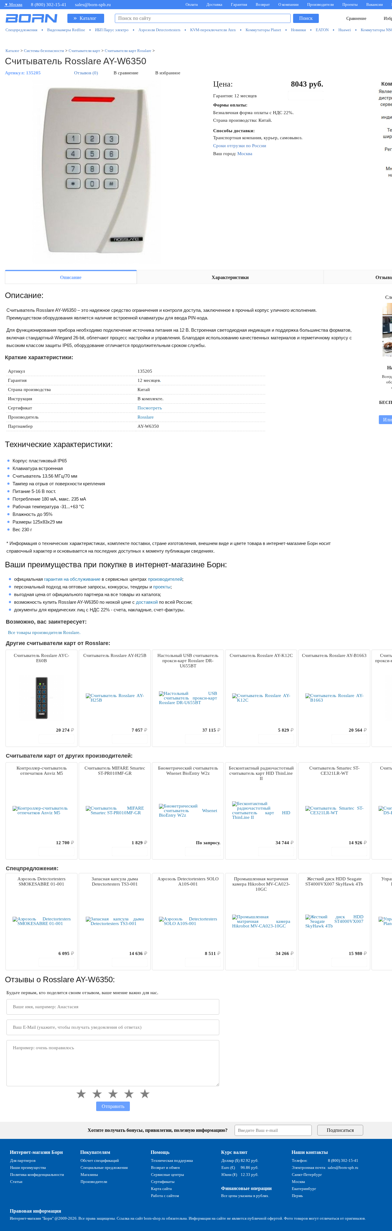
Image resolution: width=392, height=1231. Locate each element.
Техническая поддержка (172, 1160)
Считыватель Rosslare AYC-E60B (41, 658)
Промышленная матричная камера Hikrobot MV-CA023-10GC (261, 884)
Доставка (214, 4)
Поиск (306, 18)
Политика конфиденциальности (37, 1174)
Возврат (263, 4)
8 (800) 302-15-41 (48, 4)
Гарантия (239, 4)
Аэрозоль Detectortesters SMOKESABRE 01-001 (41, 881)
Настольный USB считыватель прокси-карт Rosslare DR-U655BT (187, 660)
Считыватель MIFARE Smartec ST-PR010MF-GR (115, 771)
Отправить (113, 1106)
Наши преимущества (28, 1167)
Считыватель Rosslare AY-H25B (114, 655)
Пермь (297, 1195)
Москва (244, 153)
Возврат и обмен (165, 1167)
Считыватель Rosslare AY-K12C (261, 655)
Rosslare (146, 417)
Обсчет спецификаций (100, 1160)
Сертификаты (163, 1181)
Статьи (16, 1181)
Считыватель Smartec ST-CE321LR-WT (334, 771)
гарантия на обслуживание (72, 579)
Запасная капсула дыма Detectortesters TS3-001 (115, 881)
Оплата (192, 4)
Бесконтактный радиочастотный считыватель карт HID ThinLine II (261, 773)
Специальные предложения (104, 1167)
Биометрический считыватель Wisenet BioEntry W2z (188, 771)
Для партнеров (23, 1160)
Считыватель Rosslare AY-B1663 (334, 655)
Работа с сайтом (165, 1195)
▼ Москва (13, 4)
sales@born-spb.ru (93, 4)
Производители (320, 4)
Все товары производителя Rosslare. (44, 632)
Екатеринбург (304, 1188)
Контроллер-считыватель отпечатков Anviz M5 (42, 771)
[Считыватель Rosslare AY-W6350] (97, 172)
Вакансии (374, 4)
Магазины (89, 1174)
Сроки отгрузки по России (239, 145)
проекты (162, 586)
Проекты (350, 4)
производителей (165, 579)
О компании (288, 4)
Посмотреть (150, 407)
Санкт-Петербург (307, 1174)
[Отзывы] (21, 730)
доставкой (147, 602)
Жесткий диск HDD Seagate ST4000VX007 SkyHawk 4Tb (334, 881)
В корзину (309, 95)
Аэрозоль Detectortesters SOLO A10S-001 (188, 881)
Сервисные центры (167, 1174)
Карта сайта (161, 1188)
